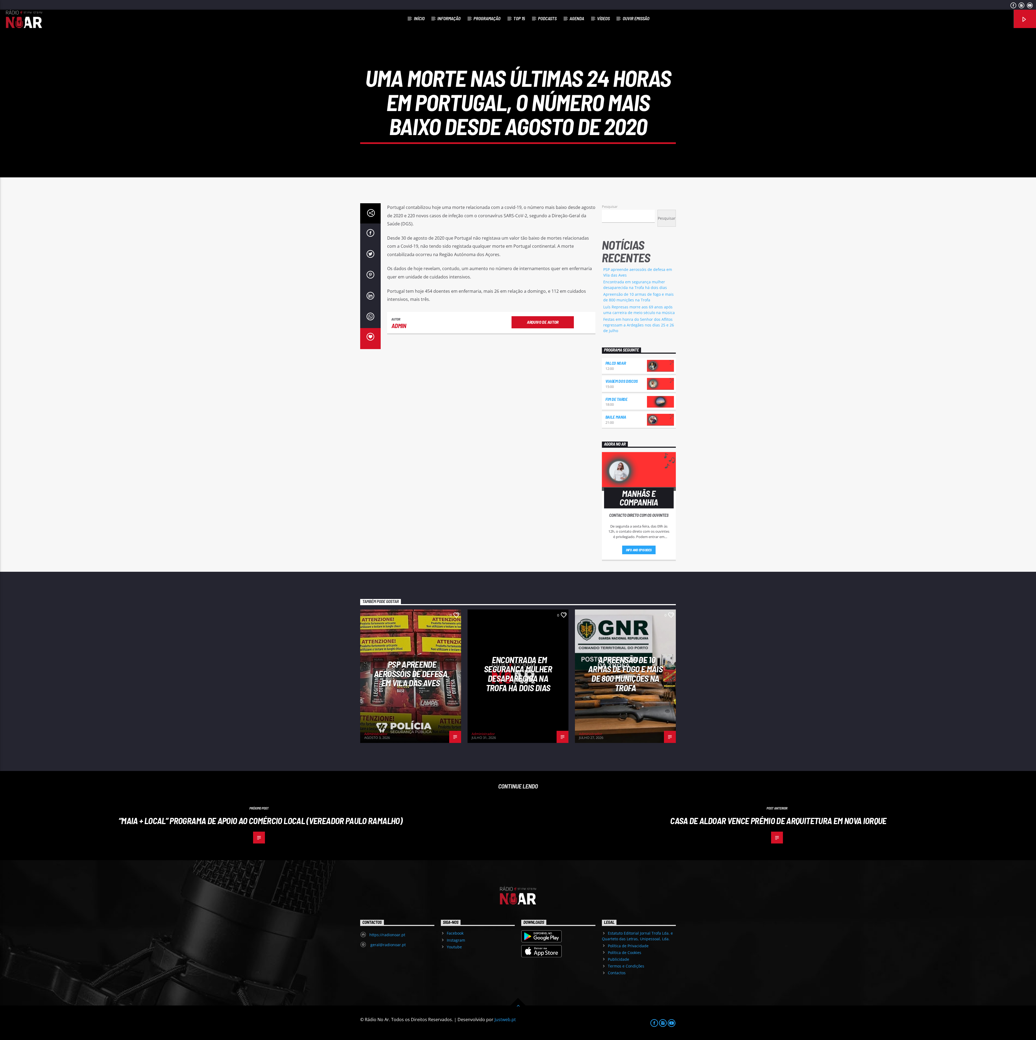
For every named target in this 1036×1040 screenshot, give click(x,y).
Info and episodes (639, 550)
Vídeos (603, 18)
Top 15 (519, 18)
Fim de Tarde (616, 399)
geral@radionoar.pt (387, 944)
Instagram (456, 940)
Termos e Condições (626, 966)
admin (398, 325)
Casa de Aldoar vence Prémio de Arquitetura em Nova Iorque (778, 820)
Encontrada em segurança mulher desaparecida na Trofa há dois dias (518, 674)
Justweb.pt (505, 1019)
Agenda (577, 18)
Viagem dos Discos (621, 381)
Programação (486, 18)
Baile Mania (615, 416)
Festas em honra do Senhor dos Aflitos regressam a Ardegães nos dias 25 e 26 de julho (638, 325)
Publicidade (618, 959)
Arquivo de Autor (542, 322)
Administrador (375, 733)
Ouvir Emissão (636, 18)
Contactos (617, 972)
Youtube (454, 946)
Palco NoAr (615, 363)
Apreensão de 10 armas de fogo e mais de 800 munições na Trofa (625, 674)
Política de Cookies (624, 952)
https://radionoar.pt (387, 934)
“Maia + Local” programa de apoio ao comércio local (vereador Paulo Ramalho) (260, 820)
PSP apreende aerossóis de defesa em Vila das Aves (410, 673)
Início (419, 18)
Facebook (455, 933)
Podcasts (547, 18)
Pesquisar (610, 206)
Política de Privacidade (628, 945)
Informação (449, 18)
